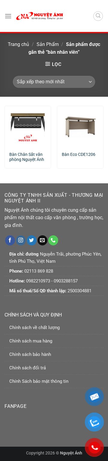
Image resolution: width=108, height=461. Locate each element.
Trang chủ (18, 44)
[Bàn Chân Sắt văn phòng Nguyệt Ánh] (28, 126)
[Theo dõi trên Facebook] (10, 240)
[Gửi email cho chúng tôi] (42, 240)
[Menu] (8, 16)
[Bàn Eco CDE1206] (80, 126)
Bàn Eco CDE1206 (78, 154)
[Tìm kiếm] (98, 16)
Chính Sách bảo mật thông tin (38, 381)
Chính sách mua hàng (30, 341)
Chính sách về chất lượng (34, 327)
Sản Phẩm (48, 44)
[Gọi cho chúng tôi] (53, 240)
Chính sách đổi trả (27, 368)
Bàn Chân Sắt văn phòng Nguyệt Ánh (26, 157)
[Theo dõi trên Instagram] (21, 240)
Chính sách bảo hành (30, 354)
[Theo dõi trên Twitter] (32, 240)
